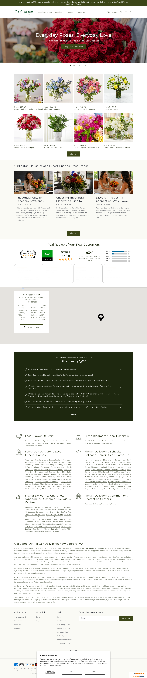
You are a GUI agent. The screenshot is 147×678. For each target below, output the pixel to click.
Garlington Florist (25, 668)
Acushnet (29, 441)
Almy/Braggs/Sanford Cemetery (57, 460)
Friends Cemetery (58, 474)
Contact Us (61, 621)
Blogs (38, 621)
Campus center (91, 479)
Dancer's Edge (110, 489)
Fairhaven (67, 441)
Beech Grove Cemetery (43, 465)
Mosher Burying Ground (53, 489)
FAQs (59, 617)
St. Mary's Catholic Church (52, 529)
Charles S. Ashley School (102, 484)
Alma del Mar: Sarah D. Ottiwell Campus (108, 472)
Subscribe (126, 618)
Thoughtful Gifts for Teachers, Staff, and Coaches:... (29, 199)
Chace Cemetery (41, 467)
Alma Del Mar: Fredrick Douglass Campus (108, 470)
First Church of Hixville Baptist (38, 510)
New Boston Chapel (54, 514)
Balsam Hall (117, 474)
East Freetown (53, 441)
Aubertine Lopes (56, 462)
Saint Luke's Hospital (93, 441)
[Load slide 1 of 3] (67, 65)
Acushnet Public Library (112, 462)
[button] (59, 12)
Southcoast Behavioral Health (114, 441)
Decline (95, 672)
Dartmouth (39, 441)
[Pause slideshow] (84, 65)
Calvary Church (51, 507)
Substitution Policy (64, 640)
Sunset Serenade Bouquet (84, 109)
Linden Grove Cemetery (47, 482)
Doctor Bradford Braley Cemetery (48, 470)
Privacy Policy (55, 665)
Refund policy (62, 636)
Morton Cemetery (32, 489)
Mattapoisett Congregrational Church (40, 512)
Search (38, 617)
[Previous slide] (62, 65)
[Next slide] (79, 65)
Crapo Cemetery (58, 467)
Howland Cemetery (57, 479)
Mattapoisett (30, 443)
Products (17, 625)
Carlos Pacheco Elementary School (112, 479)
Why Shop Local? (63, 625)
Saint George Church (41, 519)
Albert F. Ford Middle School (110, 465)
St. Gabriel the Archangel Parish (47, 526)
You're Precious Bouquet (24, 148)
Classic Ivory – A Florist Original (117, 148)
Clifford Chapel (65, 507)
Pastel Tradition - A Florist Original (28, 109)
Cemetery (58, 465)
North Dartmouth (57, 443)
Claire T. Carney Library (104, 486)
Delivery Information (65, 628)
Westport (38, 446)
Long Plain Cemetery (44, 484)
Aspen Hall (106, 474)
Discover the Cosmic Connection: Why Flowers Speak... (113, 199)
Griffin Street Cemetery (45, 477)
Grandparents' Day (21, 617)
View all (73, 154)
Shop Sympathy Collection (73, 50)
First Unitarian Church (61, 510)
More (73, 414)
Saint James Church (49, 522)
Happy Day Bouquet (112, 109)
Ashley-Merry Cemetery (35, 462)
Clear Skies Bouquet (52, 109)
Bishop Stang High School (120, 477)
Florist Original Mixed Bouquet (86, 148)
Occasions (18, 621)
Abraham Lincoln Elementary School (103, 460)
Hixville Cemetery (41, 479)
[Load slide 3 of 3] (74, 65)
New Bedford (42, 443)
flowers (25, 571)
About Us (17, 628)
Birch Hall (103, 477)
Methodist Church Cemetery (59, 486)
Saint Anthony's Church (42, 517)
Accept (72, 672)
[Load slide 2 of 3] (70, 65)
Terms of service (63, 643)
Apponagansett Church (34, 507)
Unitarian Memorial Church (48, 531)
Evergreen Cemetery (42, 474)
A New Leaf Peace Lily (53, 148)
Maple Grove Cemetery (35, 486)
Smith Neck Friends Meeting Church (46, 524)
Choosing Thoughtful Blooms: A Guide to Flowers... (70, 199)
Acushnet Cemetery (33, 460)
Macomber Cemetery (62, 484)
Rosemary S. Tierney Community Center (101, 504)
